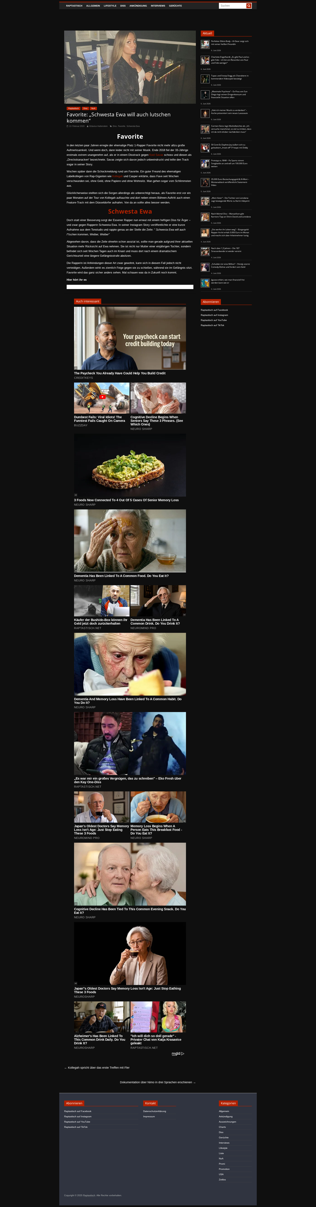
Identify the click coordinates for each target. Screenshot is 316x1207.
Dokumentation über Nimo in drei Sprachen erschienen (158, 1082)
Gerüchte (175, 5)
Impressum (149, 1116)
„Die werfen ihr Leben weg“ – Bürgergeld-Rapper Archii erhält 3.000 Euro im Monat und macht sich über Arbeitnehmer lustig (230, 232)
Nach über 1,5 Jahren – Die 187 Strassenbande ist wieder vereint (226, 250)
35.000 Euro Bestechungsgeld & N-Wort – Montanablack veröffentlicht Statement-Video (230, 182)
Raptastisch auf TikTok (212, 325)
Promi (222, 1163)
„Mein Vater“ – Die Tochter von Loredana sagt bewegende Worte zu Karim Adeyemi (230, 199)
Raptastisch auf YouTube (214, 320)
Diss (123, 5)
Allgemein (93, 5)
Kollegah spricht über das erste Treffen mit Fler (97, 1067)
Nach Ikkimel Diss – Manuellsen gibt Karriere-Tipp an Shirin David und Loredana (231, 215)
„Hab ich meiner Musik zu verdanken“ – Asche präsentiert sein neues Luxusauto (229, 112)
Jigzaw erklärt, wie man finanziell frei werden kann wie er (228, 281)
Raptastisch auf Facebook (214, 310)
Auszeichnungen (227, 1121)
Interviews (158, 5)
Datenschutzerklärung (154, 1111)
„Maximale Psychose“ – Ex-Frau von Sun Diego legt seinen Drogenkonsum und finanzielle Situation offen (229, 94)
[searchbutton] (248, 5)
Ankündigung (138, 5)
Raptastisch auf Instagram (214, 315)
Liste (221, 1153)
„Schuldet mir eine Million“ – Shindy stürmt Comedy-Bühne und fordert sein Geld (230, 265)
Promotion (224, 1169)
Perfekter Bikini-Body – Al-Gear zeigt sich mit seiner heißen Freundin (230, 43)
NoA (93, 108)
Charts (222, 1127)
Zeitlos (222, 1179)
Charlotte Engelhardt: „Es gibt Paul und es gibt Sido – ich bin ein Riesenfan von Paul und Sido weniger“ (230, 60)
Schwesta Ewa (133, 126)
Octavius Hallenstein (98, 126)
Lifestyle (110, 5)
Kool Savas (156, 154)
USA (221, 1174)
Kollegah (117, 176)
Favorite (121, 126)
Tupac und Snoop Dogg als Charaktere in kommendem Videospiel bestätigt (230, 77)
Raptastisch (74, 5)
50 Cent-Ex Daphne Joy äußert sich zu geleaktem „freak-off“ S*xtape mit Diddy (229, 146)
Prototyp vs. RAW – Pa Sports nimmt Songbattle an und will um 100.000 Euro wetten (229, 163)
